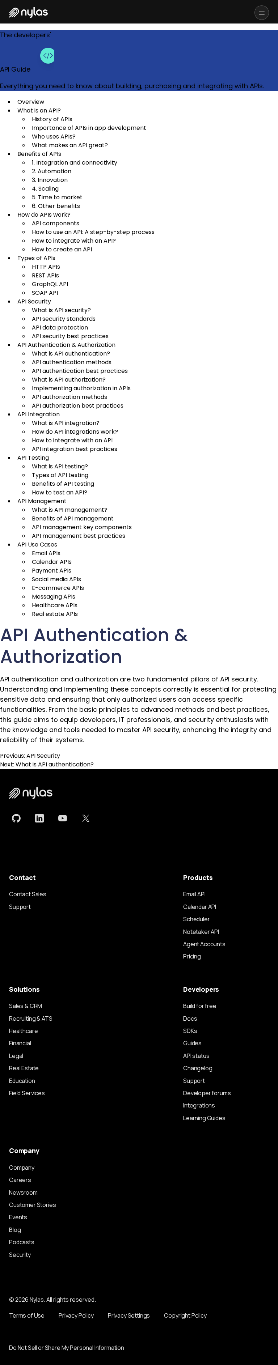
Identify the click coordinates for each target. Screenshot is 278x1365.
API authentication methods (71, 362)
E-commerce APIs (58, 588)
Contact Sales (27, 894)
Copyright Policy (185, 1315)
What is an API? (39, 110)
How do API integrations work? (75, 432)
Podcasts (21, 1242)
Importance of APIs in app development (89, 128)
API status (196, 1056)
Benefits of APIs (39, 154)
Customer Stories (32, 1205)
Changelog (197, 1068)
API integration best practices (74, 449)
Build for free (199, 1006)
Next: (47, 764)
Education (22, 1081)
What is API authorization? (69, 379)
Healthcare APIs (54, 605)
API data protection (60, 327)
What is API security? (61, 310)
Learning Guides (204, 1118)
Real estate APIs (55, 614)
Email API (194, 894)
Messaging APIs (53, 596)
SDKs (190, 1031)
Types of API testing (60, 475)
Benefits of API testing (63, 484)
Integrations (199, 1105)
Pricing (192, 956)
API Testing (33, 458)
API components (55, 223)
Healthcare (23, 1031)
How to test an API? (59, 492)
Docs (190, 1018)
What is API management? (70, 510)
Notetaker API (201, 932)
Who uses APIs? (54, 136)
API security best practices (70, 336)
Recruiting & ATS (30, 1018)
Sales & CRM (25, 1006)
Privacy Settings (129, 1315)
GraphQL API (50, 284)
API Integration (38, 414)
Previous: (30, 756)
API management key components (82, 527)
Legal (16, 1056)
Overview (30, 102)
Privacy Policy (76, 1315)
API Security (34, 301)
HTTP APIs (46, 267)
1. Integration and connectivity (74, 162)
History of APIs (52, 119)
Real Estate (24, 1068)
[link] (16, 818)
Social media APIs (56, 579)
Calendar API (199, 907)
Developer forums (207, 1093)
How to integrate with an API (72, 440)
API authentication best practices (80, 371)
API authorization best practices (77, 405)
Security (20, 1255)
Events (18, 1217)
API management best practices (78, 536)
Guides (192, 1043)
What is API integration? (66, 423)
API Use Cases (37, 544)
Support (20, 907)
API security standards (64, 319)
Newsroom (23, 1192)
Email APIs (46, 553)
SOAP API (45, 293)
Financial (20, 1043)
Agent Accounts (204, 944)
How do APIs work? (44, 215)
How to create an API (62, 249)
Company (21, 1167)
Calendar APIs (52, 562)
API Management (42, 501)
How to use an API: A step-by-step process (93, 232)
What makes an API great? (70, 145)
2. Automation (51, 171)
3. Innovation (50, 180)
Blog (15, 1230)
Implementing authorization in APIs (81, 388)
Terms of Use (27, 1315)
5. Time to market (57, 197)
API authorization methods (69, 397)
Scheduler (196, 919)
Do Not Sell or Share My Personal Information (66, 1348)
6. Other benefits (56, 206)
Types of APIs (36, 258)
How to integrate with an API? (74, 241)
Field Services (27, 1093)
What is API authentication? (71, 353)
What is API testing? (60, 466)
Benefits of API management (73, 518)
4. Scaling (45, 188)
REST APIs (45, 275)
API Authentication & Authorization (66, 345)
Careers (20, 1180)
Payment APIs (51, 570)
